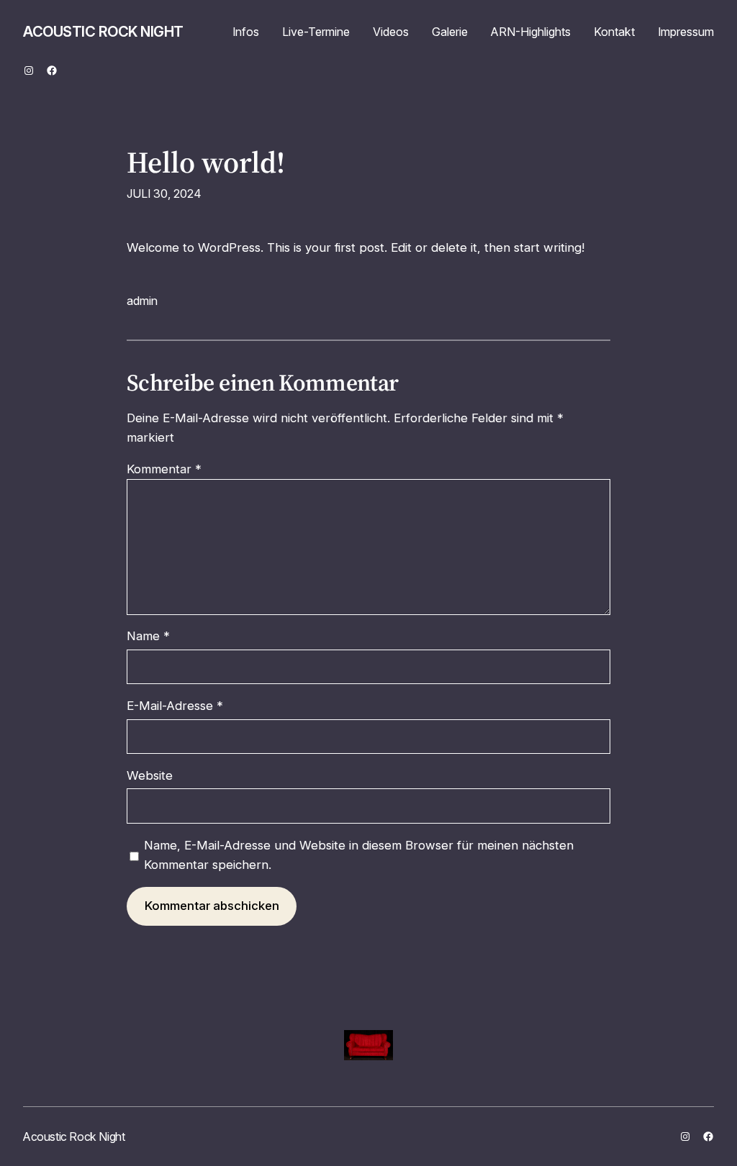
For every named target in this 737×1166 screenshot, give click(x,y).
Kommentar (164, 469)
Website (150, 775)
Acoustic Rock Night (103, 31)
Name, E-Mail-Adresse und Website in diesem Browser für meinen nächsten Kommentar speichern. (359, 855)
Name (148, 636)
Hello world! (206, 162)
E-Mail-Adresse (175, 705)
